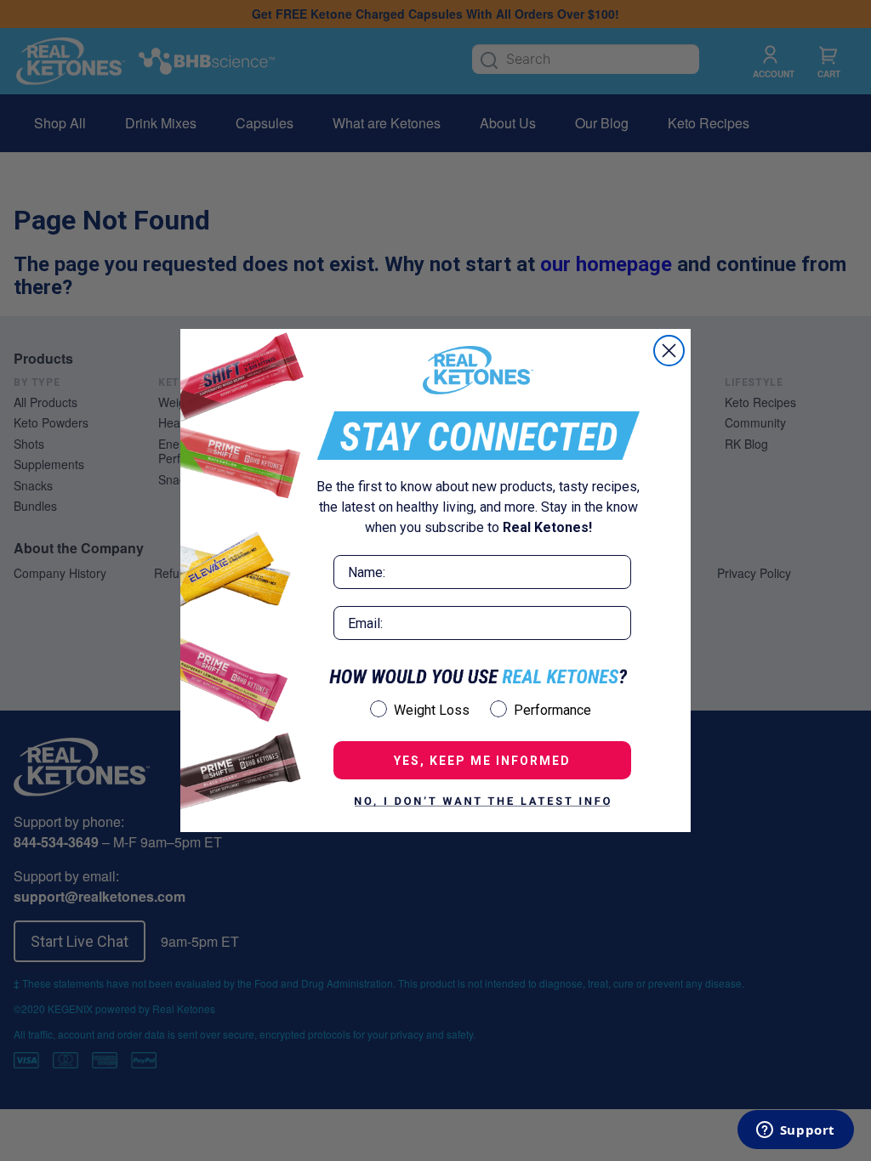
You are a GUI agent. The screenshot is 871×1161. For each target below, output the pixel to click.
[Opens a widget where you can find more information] (795, 1131)
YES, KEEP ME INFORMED (482, 760)
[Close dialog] (669, 350)
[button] (482, 801)
